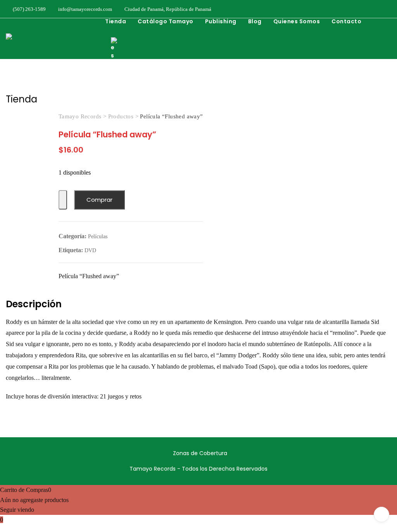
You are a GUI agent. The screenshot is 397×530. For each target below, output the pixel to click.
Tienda (115, 21)
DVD (90, 250)
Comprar (99, 200)
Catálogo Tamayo (165, 21)
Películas (97, 236)
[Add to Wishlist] (63, 200)
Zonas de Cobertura (200, 453)
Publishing (220, 21)
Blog (255, 21)
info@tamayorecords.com (84, 9)
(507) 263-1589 (29, 9)
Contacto (346, 21)
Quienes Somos (296, 21)
